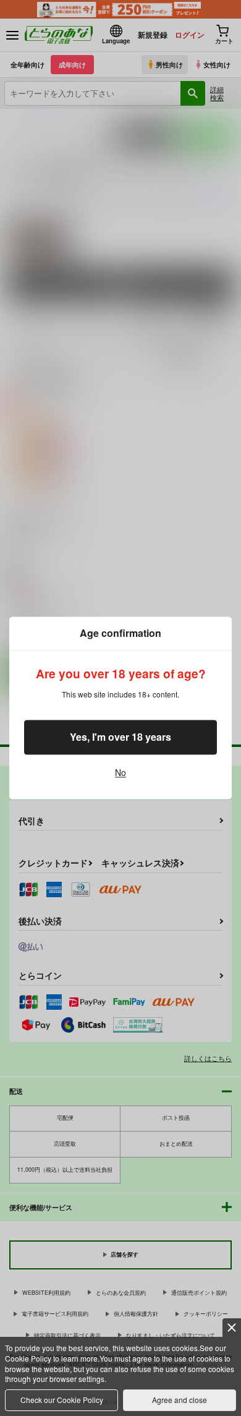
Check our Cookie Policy (61, 1399)
